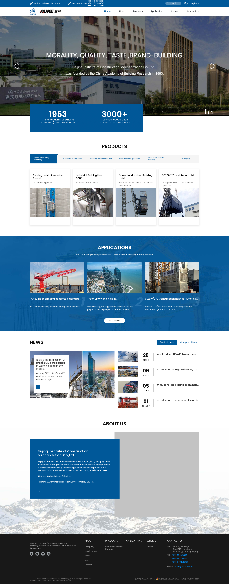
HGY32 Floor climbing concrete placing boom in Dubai (55, 306)
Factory (88, 565)
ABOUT (89, 540)
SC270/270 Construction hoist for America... (171, 298)
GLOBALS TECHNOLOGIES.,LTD (57, 580)
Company (89, 547)
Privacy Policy (193, 578)
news (87, 560)
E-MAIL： (171, 566)
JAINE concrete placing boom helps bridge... (183, 384)
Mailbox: (38, 3)
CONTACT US (175, 540)
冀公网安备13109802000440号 (171, 578)
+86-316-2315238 (180, 555)
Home (107, 11)
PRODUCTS (111, 540)
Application (157, 11)
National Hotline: (79, 3)
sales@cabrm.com (51, 3)
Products (138, 11)
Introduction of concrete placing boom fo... (182, 400)
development (91, 551)
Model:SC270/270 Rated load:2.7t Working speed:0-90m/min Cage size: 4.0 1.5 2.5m (168, 308)
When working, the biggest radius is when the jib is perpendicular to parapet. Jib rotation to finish (110, 308)
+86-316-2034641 (96, 3)
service (175, 11)
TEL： (169, 555)
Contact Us (193, 11)
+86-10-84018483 (96, 5)
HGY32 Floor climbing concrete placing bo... (55, 298)
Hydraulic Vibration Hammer (114, 548)
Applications (134, 540)
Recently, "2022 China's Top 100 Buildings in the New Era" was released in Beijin (50, 376)
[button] (212, 66)
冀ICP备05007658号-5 (145, 578)
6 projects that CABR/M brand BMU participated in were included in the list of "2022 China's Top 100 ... (50, 365)
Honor (87, 556)
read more (114, 320)
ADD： (170, 547)
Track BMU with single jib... (102, 298)
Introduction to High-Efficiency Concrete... (182, 369)
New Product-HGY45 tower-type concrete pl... (184, 354)
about (122, 11)
